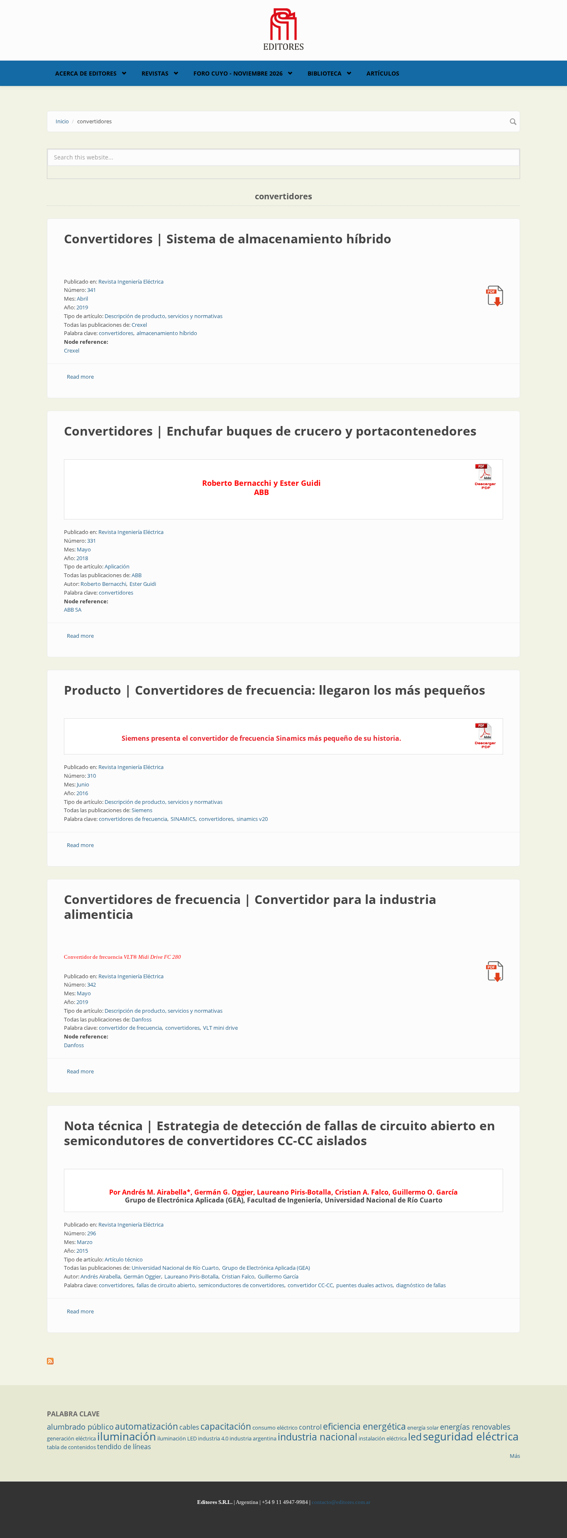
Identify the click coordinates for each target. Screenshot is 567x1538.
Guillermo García (278, 1276)
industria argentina (253, 1438)
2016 (82, 793)
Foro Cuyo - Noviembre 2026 (238, 73)
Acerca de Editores (86, 73)
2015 (82, 1250)
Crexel (139, 324)
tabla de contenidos (71, 1447)
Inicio (62, 121)
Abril (82, 298)
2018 (82, 558)
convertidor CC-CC (310, 1285)
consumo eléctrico (275, 1427)
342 (91, 984)
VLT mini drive (220, 1027)
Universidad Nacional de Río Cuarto (175, 1267)
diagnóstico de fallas (421, 1285)
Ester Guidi (143, 584)
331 (91, 540)
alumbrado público (80, 1427)
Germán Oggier (142, 1276)
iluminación (126, 1436)
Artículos (383, 73)
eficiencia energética (364, 1426)
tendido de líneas (124, 1446)
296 (91, 1233)
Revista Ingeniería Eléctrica (131, 281)
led (415, 1436)
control (310, 1427)
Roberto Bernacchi (103, 584)
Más (515, 1456)
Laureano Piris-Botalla (191, 1276)
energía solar (423, 1427)
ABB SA (72, 609)
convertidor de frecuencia (130, 1027)
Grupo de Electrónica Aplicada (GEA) (266, 1267)
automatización (146, 1426)
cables (189, 1427)
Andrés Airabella (100, 1276)
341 (91, 290)
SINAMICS (183, 819)
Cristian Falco (238, 1276)
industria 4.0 (213, 1438)
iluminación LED (177, 1438)
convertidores (116, 333)
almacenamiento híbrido (167, 333)
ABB (137, 575)
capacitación (225, 1426)
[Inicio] (284, 28)
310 (91, 775)
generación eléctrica (71, 1438)
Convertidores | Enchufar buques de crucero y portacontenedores (270, 430)
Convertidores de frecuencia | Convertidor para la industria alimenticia (250, 907)
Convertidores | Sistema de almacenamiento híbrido (227, 238)
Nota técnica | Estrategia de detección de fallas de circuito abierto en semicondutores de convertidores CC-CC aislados (279, 1133)
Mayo (84, 549)
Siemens (142, 810)
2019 (82, 307)
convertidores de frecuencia (133, 819)
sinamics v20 (252, 819)
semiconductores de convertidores (241, 1285)
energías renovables (475, 1427)
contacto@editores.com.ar (341, 1502)
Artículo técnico (124, 1259)
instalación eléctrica (383, 1438)
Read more (80, 376)
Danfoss (142, 1019)
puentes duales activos (364, 1285)
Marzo (85, 1242)
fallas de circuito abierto (166, 1285)
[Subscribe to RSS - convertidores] (283, 1361)
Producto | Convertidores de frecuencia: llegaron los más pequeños (274, 689)
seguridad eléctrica (470, 1436)
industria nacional (317, 1436)
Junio (83, 784)
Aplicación (117, 566)
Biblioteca (325, 73)
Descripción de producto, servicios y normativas (163, 316)
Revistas (155, 73)
